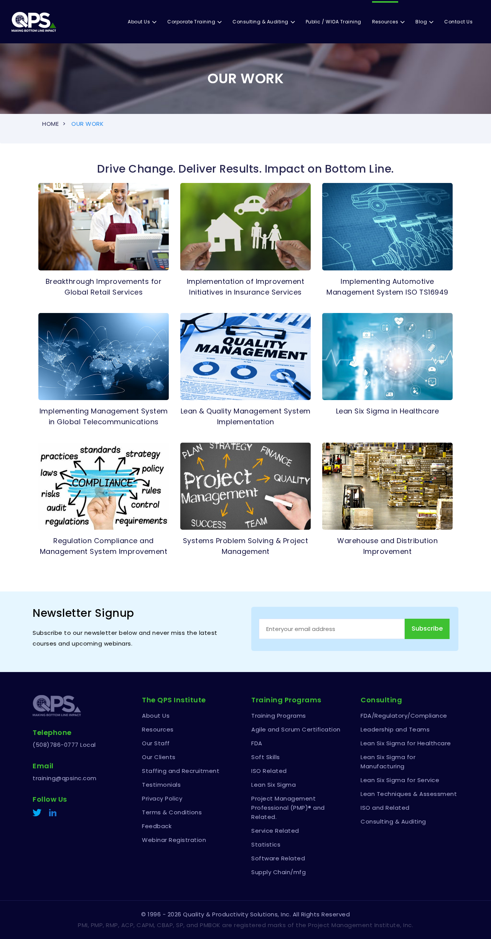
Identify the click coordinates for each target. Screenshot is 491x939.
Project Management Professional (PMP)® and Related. (288, 807)
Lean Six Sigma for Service (400, 780)
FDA (256, 743)
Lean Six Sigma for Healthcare (406, 743)
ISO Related (269, 771)
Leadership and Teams (395, 729)
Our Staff (156, 743)
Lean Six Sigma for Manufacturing (388, 761)
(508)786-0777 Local (64, 745)
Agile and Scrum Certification (296, 729)
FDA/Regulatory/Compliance (404, 716)
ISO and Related (385, 808)
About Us (139, 21)
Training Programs (278, 716)
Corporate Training (191, 21)
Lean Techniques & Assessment (409, 794)
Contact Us (458, 21)
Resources (385, 21)
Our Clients (159, 757)
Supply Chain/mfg (278, 872)
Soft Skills (265, 757)
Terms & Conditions (172, 812)
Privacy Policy (162, 798)
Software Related (278, 858)
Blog (421, 21)
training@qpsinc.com (65, 778)
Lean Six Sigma (273, 785)
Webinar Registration (174, 840)
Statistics (265, 844)
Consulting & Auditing (260, 21)
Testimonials (161, 785)
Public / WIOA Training (333, 21)
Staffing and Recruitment (180, 771)
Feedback (156, 826)
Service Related (275, 831)
